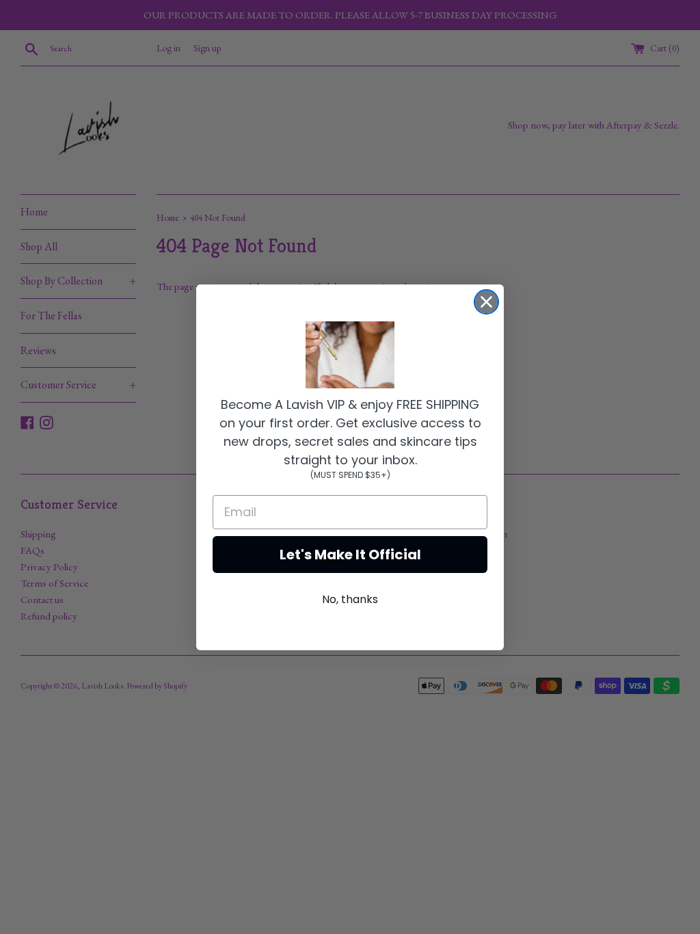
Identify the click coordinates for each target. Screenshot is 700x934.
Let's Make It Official (350, 554)
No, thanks (350, 599)
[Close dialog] (486, 302)
